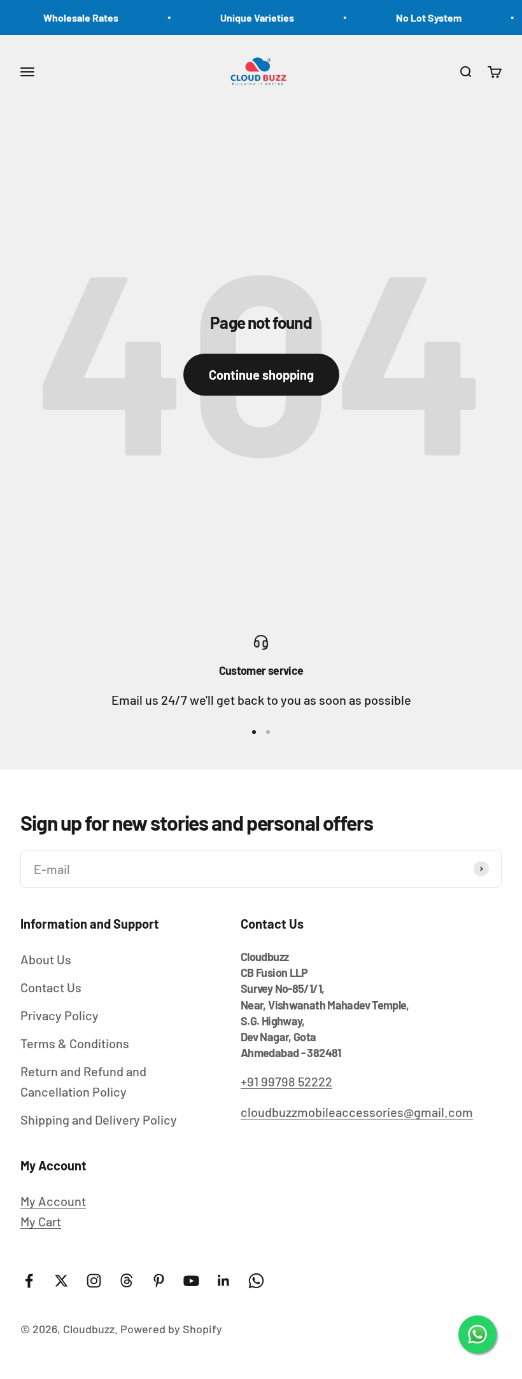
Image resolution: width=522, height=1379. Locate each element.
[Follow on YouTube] (191, 1280)
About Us (45, 959)
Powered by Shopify (171, 1329)
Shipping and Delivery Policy (98, 1119)
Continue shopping (261, 374)
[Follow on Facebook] (29, 1280)
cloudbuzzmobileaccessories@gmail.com (357, 1111)
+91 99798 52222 (286, 1081)
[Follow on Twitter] (61, 1280)
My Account (53, 1201)
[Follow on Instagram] (93, 1280)
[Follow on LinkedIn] (223, 1280)
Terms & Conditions (74, 1043)
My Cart (40, 1221)
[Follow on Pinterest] (158, 1280)
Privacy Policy (59, 1015)
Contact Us (50, 987)
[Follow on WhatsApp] (256, 1280)
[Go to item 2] (268, 732)
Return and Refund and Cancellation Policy (83, 1081)
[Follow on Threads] (126, 1280)
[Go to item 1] (254, 732)
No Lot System (420, 17)
